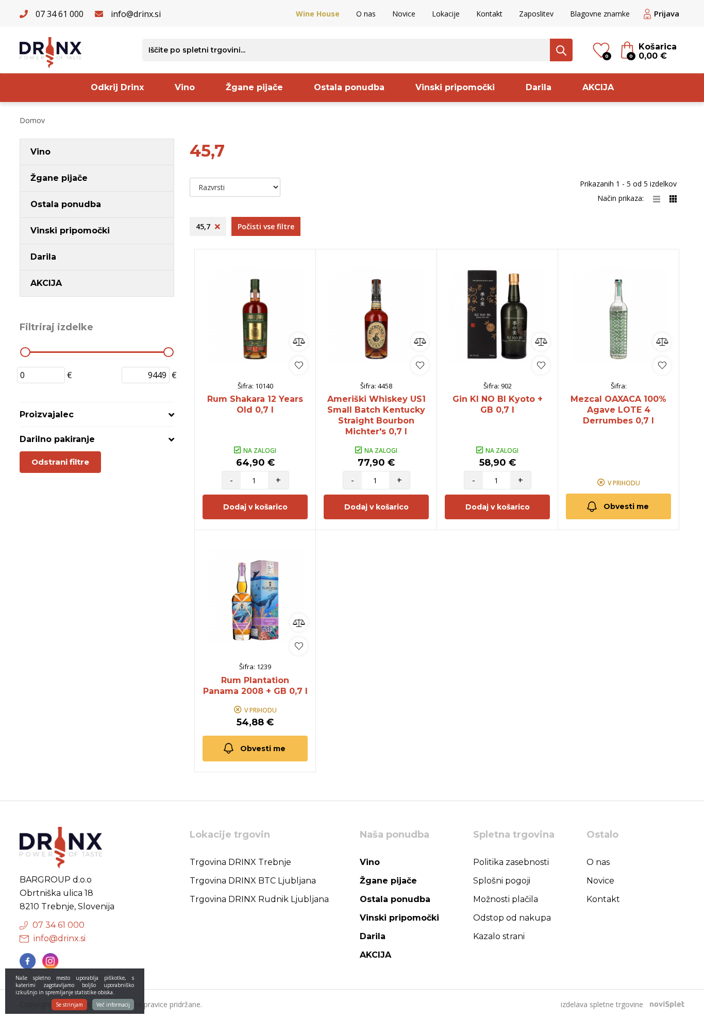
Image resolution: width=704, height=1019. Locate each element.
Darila (538, 87)
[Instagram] (50, 961)
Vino (185, 87)
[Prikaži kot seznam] (661, 198)
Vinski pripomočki (455, 87)
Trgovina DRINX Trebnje (240, 862)
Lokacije (446, 14)
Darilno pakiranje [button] (57, 439)
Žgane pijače (254, 87)
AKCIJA (598, 87)
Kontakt (489, 14)
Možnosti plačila (505, 899)
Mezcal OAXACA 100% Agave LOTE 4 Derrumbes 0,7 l (618, 410)
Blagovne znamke (600, 14)
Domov (32, 120)
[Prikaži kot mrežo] (673, 198)
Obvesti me (626, 506)
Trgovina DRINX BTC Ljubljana (253, 881)
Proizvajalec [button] (47, 414)
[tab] (97, 414)
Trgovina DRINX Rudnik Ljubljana (259, 899)
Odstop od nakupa (512, 918)
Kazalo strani (499, 936)
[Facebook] (28, 961)
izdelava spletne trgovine (602, 1004)
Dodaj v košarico (255, 507)
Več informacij (113, 1004)
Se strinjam (69, 1004)
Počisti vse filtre (266, 226)
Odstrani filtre (60, 462)
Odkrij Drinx (117, 87)
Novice (403, 14)
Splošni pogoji (501, 881)
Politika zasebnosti (511, 862)
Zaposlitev (536, 14)
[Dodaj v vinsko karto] (299, 365)
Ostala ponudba (349, 87)
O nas (366, 14)
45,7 (204, 226)
